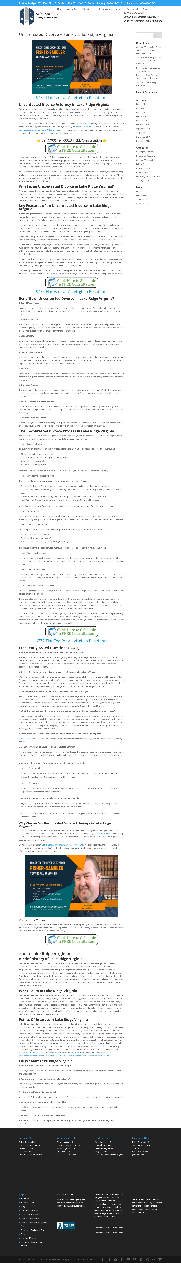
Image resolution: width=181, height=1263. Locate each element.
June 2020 (140, 112)
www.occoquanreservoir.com (31, 1055)
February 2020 (142, 116)
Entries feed (141, 195)
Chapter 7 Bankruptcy (145, 160)
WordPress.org (142, 203)
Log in (139, 191)
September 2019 (143, 128)
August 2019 (141, 132)
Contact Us (133, 9)
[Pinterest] (134, 1259)
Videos (119, 9)
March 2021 (141, 108)
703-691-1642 (75, 3)
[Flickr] (153, 1259)
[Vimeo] (160, 1259)
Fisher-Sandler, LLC (27, 1142)
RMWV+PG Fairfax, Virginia (30, 1154)
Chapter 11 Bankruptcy (30, 1210)
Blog (144, 9)
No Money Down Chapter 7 (148, 176)
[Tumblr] (140, 1259)
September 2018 (143, 137)
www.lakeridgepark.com (55, 1055)
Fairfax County (142, 164)
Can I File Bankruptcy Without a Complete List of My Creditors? (149, 60)
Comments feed (143, 199)
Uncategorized (142, 180)
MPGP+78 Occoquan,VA (67, 1154)
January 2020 (141, 120)
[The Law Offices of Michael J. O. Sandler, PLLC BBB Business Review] (66, 1231)
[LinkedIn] (121, 1259)
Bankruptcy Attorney (145, 151)
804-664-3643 (147, 3)
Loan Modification (28, 1238)
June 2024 (140, 104)
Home (60, 9)
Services (87, 9)
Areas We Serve (27, 1202)
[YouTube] (128, 1259)
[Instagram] (147, 1259)
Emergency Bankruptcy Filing (33, 1230)
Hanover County (143, 168)
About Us (72, 9)
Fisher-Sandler (25, 738)
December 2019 (143, 124)
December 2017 (143, 141)
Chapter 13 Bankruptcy (30, 1214)
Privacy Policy (62, 1194)
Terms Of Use (75, 1194)
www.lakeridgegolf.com (77, 1055)
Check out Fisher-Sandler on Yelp (108, 1227)
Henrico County (142, 172)
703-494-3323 (114, 3)
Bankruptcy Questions (145, 156)
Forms (23, 1234)
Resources (104, 9)
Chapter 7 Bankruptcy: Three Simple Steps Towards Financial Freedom (148, 50)
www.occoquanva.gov (100, 1055)
